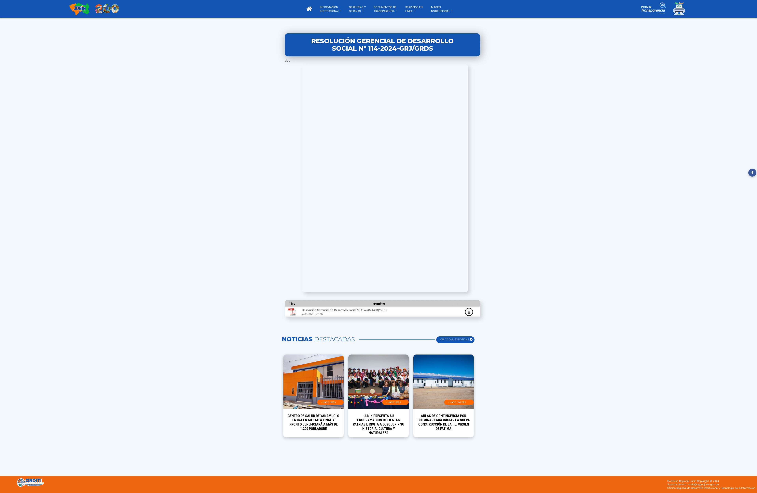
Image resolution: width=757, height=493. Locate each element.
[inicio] (79, 9)
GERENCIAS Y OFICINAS (357, 9)
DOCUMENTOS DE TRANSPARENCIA (385, 9)
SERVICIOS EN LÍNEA (414, 9)
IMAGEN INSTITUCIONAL (441, 9)
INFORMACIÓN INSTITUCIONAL (329, 9)
